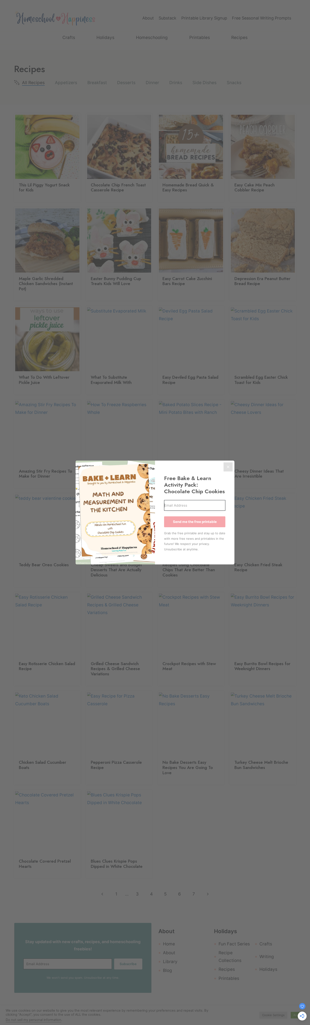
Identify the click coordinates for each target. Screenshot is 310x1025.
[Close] (228, 466)
